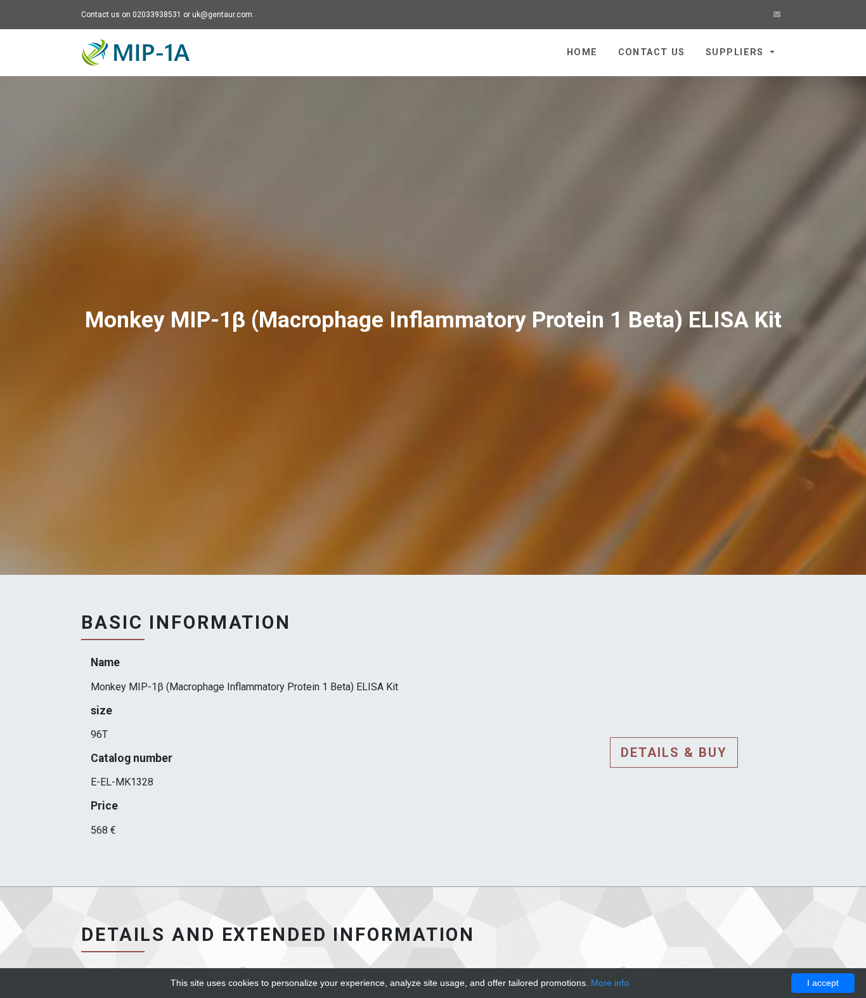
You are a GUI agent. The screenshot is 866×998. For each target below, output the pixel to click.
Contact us (651, 52)
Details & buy (674, 752)
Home (582, 52)
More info (610, 983)
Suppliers (736, 52)
